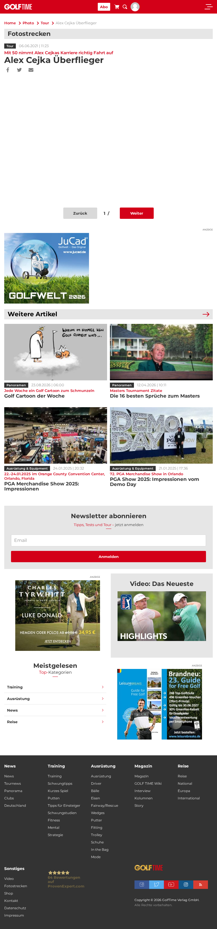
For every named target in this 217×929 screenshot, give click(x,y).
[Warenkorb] (116, 7)
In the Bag (99, 849)
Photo (28, 23)
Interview (142, 791)
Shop (8, 893)
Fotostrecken (15, 886)
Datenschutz (15, 908)
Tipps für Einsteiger (64, 805)
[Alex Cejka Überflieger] (162, 616)
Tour (45, 23)
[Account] (135, 10)
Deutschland (15, 805)
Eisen (95, 798)
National (185, 783)
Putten (54, 798)
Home (10, 23)
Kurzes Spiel (58, 791)
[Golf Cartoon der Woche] (55, 352)
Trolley (96, 835)
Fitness (54, 820)
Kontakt (11, 901)
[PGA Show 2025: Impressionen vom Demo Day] (161, 435)
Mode (96, 857)
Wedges (98, 813)
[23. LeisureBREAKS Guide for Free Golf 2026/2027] (159, 704)
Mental (53, 827)
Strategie (55, 835)
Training (15, 687)
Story (139, 805)
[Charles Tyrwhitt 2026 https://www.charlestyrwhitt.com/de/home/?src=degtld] (57, 615)
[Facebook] (7, 70)
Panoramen (16, 385)
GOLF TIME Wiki (148, 783)
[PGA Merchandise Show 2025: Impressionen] (55, 435)
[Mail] (30, 70)
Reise (12, 721)
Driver (96, 783)
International (189, 798)
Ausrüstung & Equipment (27, 468)
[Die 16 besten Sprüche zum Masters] (161, 352)
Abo (104, 7)
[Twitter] (19, 70)
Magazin (141, 776)
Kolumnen (143, 798)
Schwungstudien (62, 813)
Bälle (95, 791)
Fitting (96, 827)
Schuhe (97, 842)
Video (9, 878)
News (12, 710)
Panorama (13, 791)
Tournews (12, 783)
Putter (96, 820)
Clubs (9, 798)
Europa (184, 791)
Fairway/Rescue (104, 805)
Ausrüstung (18, 698)
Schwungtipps (60, 783)
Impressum (14, 915)
